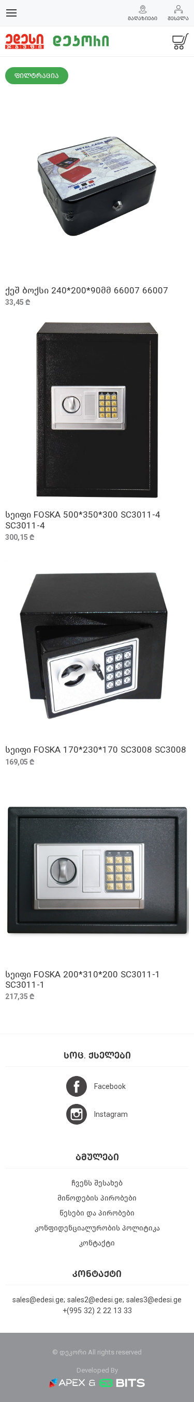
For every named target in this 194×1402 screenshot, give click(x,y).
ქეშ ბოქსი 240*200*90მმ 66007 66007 (86, 290)
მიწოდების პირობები (97, 1198)
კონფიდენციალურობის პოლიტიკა (97, 1228)
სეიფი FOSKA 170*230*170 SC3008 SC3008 (95, 749)
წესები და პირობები (97, 1213)
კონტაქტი (97, 1243)
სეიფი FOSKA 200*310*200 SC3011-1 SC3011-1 (82, 979)
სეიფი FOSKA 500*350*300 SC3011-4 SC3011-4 (82, 520)
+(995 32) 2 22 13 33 (97, 1310)
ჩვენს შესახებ (97, 1183)
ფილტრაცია (36, 76)
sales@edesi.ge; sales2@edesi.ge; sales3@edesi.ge (97, 1300)
